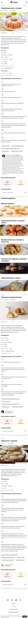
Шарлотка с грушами (20, 560)
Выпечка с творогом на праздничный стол (10, 148)
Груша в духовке (5, 151)
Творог (2, 57)
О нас (14, 606)
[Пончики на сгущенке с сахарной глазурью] (14, 268)
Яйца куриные (4, 55)
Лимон (2, 340)
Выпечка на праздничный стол (8, 557)
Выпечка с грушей (5, 145)
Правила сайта (14, 609)
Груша (2, 63)
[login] (26, 2)
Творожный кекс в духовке (16, 151)
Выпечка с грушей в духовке (17, 145)
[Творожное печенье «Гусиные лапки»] (14, 230)
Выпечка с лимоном (6, 401)
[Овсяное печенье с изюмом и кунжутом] (14, 249)
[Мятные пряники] (14, 211)
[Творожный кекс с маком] (14, 285)
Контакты (14, 603)
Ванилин (3, 351)
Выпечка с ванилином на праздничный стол (11, 399)
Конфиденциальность (14, 612)
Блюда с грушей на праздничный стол (9, 554)
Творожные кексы (5, 406)
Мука (2, 52)
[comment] (25, 192)
